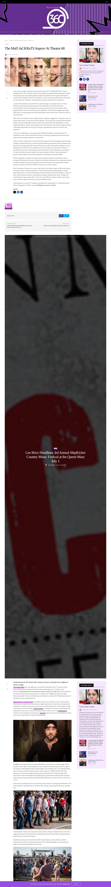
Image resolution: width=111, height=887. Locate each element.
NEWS (78, 34)
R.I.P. (84, 34)
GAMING (27, 34)
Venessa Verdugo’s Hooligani (87, 65)
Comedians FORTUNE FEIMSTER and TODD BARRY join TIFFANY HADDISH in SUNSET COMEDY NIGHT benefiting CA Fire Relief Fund (95, 87)
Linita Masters (51, 465)
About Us (91, 34)
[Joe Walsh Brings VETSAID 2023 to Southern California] (82, 107)
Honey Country (38, 708)
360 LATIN (72, 34)
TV (40, 34)
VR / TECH (34, 34)
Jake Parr (43, 713)
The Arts (46, 34)
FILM (14, 34)
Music (55, 448)
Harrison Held (85, 68)
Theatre (7, 44)
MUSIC (20, 34)
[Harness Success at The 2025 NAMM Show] (82, 98)
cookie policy (66, 884)
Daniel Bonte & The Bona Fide (23, 702)
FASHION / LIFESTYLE (59, 34)
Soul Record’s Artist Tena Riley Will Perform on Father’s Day (56, 225)
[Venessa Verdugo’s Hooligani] (91, 55)
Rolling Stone (62, 711)
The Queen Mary (18, 687)
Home (4, 1)
